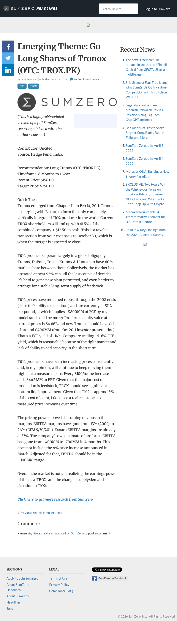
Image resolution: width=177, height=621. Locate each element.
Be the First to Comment (87, 79)
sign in (32, 533)
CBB (22, 86)
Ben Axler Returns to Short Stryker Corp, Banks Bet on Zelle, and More (145, 132)
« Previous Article (30, 513)
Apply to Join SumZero (22, 578)
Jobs (9, 608)
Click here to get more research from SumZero (55, 499)
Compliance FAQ (61, 591)
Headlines (13, 602)
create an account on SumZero (62, 533)
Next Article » (53, 513)
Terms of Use (58, 578)
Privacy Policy (59, 584)
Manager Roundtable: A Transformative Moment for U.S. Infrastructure (145, 217)
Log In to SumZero (157, 9)
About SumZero (17, 596)
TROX (33, 86)
